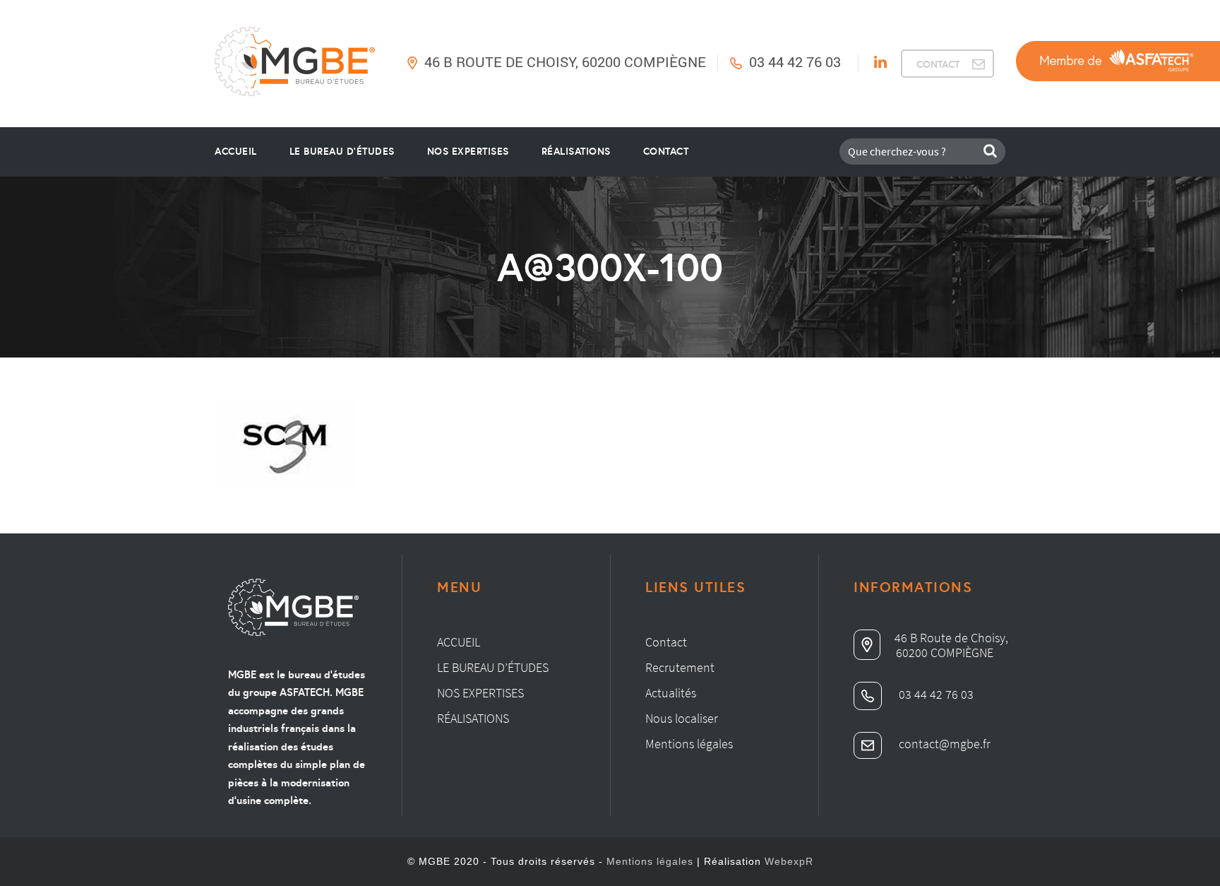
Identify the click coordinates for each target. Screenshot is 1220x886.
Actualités (670, 693)
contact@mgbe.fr (943, 744)
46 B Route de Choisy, (951, 638)
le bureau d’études (342, 151)
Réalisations (576, 151)
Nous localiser (681, 718)
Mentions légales (689, 744)
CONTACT (937, 64)
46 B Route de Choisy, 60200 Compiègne (565, 61)
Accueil (236, 151)
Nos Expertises (468, 151)
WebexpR (789, 861)
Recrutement (679, 667)
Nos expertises (480, 693)
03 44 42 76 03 (795, 61)
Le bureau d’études (493, 667)
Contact (666, 151)
